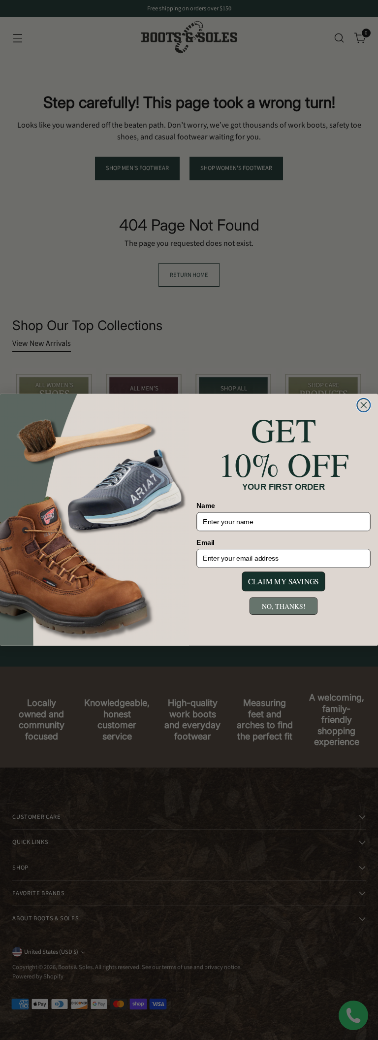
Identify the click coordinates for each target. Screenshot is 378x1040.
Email (205, 542)
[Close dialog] (364, 405)
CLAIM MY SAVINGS (283, 581)
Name (205, 505)
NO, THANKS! (283, 606)
